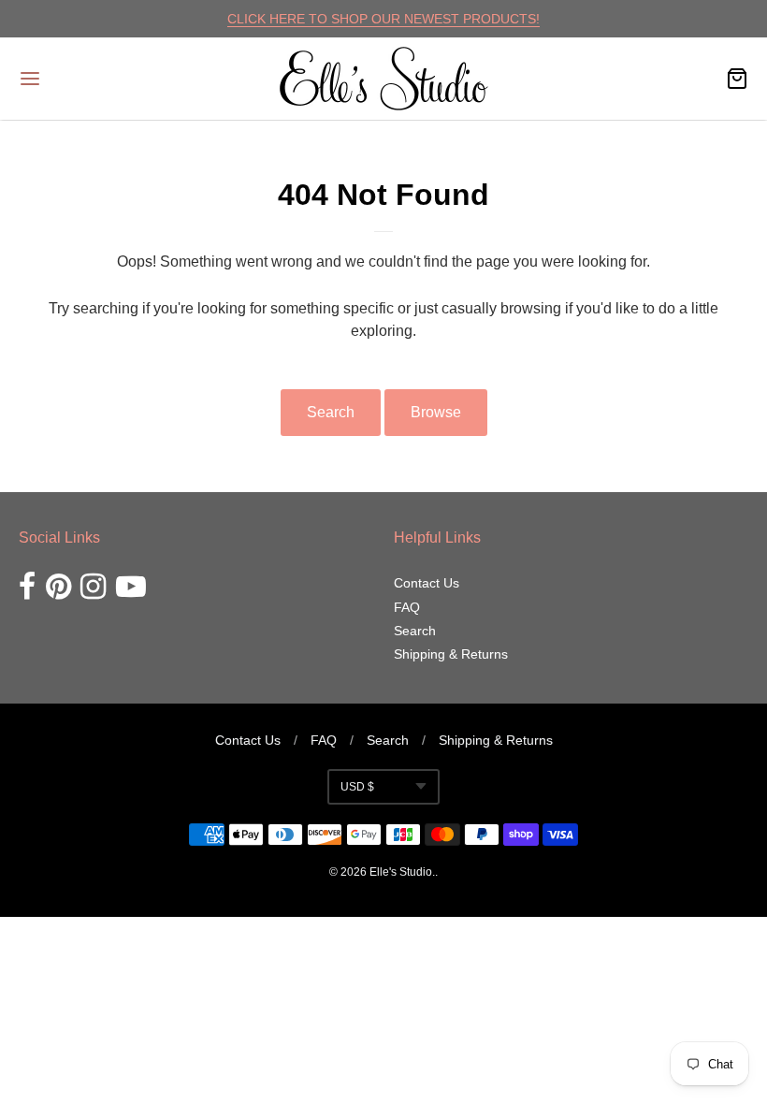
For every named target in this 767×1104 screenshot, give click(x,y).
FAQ (407, 607)
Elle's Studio (400, 872)
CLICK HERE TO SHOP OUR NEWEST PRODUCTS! (383, 18)
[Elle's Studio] (384, 78)
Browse (436, 412)
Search (331, 412)
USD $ (357, 786)
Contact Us (426, 582)
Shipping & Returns (451, 653)
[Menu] (92, 78)
